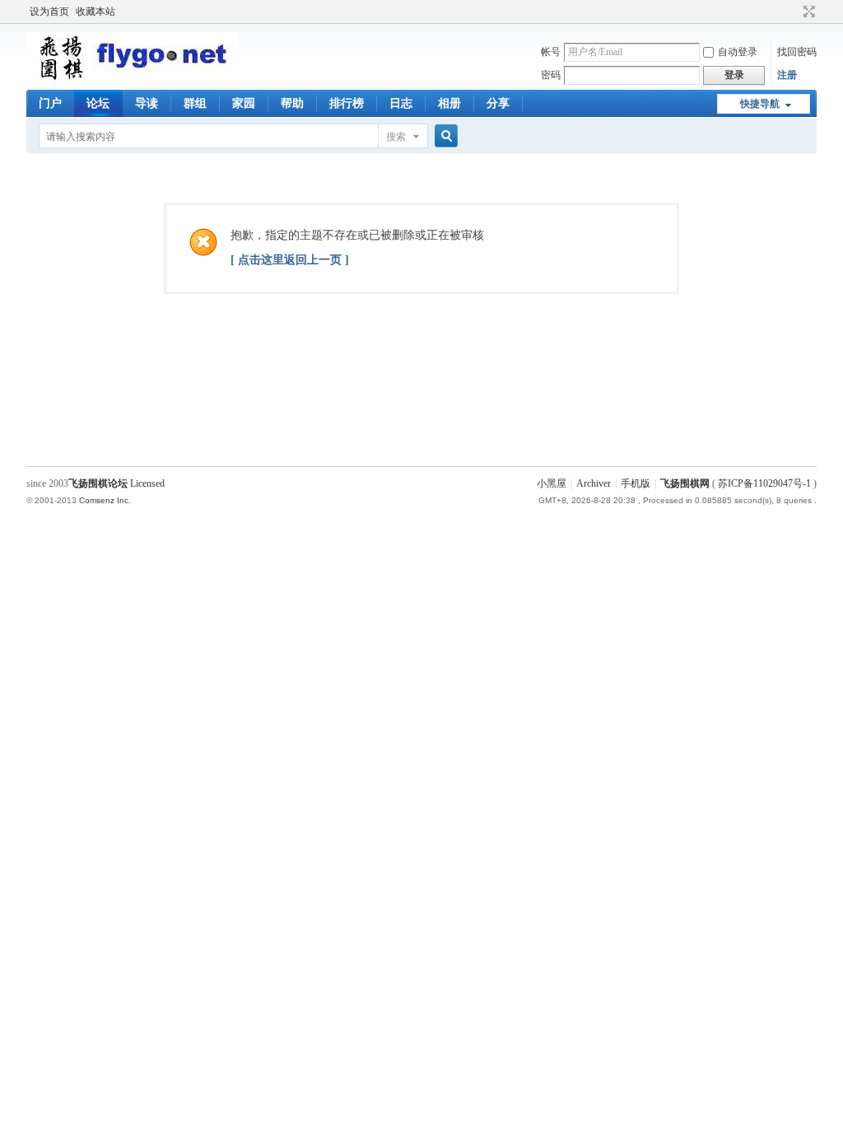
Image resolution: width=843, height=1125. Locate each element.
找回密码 (797, 52)
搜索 (396, 136)
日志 (400, 103)
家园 (243, 103)
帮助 (292, 103)
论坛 (97, 103)
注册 (787, 75)
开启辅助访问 (793, 11)
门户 (50, 103)
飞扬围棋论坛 (98, 483)
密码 (551, 75)
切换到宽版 (807, 11)
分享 (498, 103)
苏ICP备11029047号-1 (764, 483)
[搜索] (443, 136)
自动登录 (737, 52)
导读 (146, 103)
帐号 (551, 52)
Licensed (147, 483)
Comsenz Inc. (105, 500)
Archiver (593, 483)
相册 (449, 103)
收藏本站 (95, 11)
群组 (195, 103)
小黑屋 (551, 483)
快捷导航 (760, 104)
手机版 (635, 483)
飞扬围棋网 (685, 483)
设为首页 (49, 11)
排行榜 (346, 103)
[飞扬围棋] (132, 78)
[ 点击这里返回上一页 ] (290, 260)
